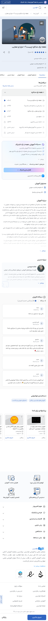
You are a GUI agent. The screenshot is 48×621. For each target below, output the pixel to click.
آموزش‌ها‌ (36, 13)
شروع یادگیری (31, 438)
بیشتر (42, 159)
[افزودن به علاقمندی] (43, 416)
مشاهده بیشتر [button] (40, 566)
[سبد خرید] (3, 8)
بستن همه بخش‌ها (8, 86)
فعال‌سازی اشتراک (25, 170)
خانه (45, 13)
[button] (24, 7)
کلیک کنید (7, 2)
